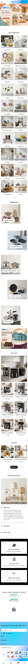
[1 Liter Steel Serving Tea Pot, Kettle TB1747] (21, 451)
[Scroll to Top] (25, 658)
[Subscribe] (25, 627)
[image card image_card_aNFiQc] (14, 369)
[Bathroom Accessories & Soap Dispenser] (20, 57)
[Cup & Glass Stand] (20, 73)
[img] (14, 591)
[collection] (10, 663)
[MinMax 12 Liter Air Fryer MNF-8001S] (21, 389)
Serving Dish (7, 114)
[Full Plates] (7, 57)
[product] (3, 663)
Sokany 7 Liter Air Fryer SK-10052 (21, 415)
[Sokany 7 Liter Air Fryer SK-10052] (21, 407)
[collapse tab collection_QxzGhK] (25, 520)
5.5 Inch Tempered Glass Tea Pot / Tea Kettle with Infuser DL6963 (7, 459)
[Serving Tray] (7, 41)
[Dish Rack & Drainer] (20, 122)
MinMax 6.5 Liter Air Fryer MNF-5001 (7, 433)
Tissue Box (7, 82)
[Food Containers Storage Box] (20, 90)
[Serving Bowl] (7, 106)
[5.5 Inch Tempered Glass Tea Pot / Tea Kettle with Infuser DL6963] (7, 451)
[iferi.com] (14, 1)
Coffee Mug (20, 146)
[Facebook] (4, 630)
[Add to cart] (7, 393)
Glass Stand (20, 82)
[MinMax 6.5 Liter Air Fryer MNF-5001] (7, 425)
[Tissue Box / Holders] (7, 73)
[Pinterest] (1, 630)
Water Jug (7, 178)
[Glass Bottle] (7, 90)
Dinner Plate (7, 66)
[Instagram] (6, 630)
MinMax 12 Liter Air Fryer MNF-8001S (21, 397)
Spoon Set (20, 50)
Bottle (7, 98)
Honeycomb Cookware (16, 246)
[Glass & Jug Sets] (7, 170)
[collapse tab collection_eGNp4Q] (25, 507)
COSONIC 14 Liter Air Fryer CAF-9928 (7, 415)
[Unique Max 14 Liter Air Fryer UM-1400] (7, 389)
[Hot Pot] (20, 186)
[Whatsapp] (11, 630)
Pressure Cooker (8, 321)
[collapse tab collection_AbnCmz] (25, 514)
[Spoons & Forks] (20, 41)
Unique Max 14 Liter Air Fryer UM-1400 (7, 397)
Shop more (14, 467)
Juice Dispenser (7, 194)
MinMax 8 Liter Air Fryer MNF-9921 (21, 433)
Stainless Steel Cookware (10, 271)
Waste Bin (7, 146)
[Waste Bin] (7, 138)
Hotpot (20, 194)
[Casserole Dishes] (20, 154)
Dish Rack (20, 130)
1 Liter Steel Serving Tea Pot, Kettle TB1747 (21, 459)
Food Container (20, 98)
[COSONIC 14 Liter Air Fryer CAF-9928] (7, 407)
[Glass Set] (7, 154)
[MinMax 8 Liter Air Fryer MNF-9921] (21, 425)
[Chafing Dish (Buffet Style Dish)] (20, 106)
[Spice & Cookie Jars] (7, 122)
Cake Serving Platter (20, 178)
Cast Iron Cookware (15, 296)
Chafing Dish (21, 114)
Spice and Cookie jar (7, 130)
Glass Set (7, 162)
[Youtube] (9, 630)
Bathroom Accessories (21, 66)
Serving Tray (7, 50)
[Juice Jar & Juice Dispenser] (7, 186)
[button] (25, 1)
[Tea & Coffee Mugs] (20, 138)
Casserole (20, 162)
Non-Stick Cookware (9, 220)
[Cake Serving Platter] (20, 170)
